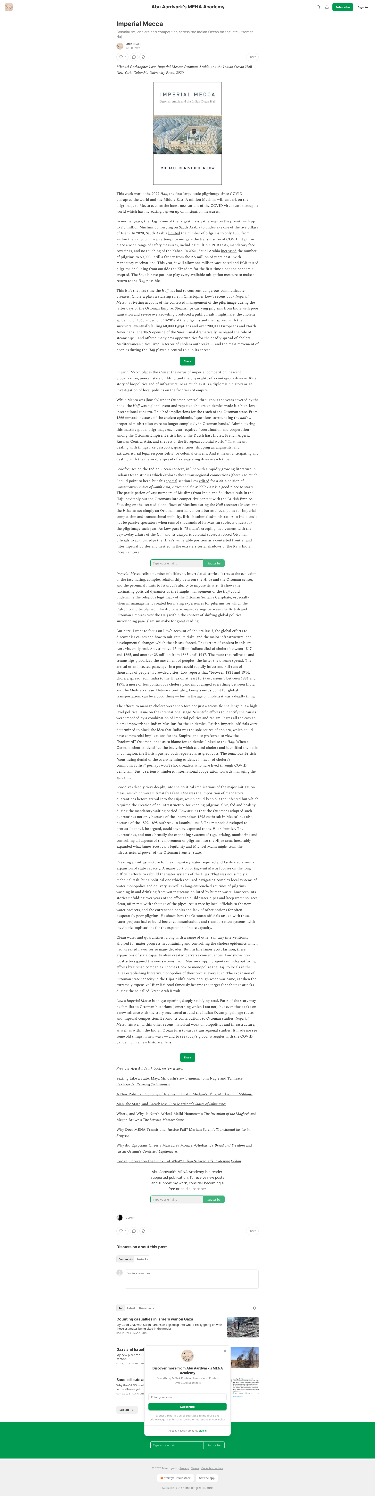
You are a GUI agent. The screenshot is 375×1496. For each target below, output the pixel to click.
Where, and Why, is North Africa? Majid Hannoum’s (160, 1114)
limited (174, 233)
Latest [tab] (131, 1308)
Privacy (184, 1468)
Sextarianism (189, 1078)
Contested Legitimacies (159, 1151)
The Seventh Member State (163, 1120)
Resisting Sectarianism (153, 1084)
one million (204, 263)
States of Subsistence (210, 1104)
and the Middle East (166, 199)
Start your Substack (177, 1478)
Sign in (363, 7)
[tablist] (133, 1259)
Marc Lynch (133, 44)
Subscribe (343, 7)
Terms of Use (206, 1415)
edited (204, 481)
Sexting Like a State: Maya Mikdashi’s (147, 1078)
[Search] (318, 7)
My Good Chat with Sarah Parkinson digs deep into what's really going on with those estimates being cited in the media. (169, 1326)
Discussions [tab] (146, 1308)
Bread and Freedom (230, 1145)
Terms (195, 1468)
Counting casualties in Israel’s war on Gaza (154, 1319)
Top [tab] (121, 1308)
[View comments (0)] (134, 57)
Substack (168, 1488)
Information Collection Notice (186, 1419)
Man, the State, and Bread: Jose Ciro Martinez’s (155, 1104)
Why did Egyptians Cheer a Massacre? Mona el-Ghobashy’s (165, 1145)
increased (229, 251)
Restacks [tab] (142, 1259)
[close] (225, 1351)
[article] (187, 1328)
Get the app (207, 1478)
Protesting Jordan (227, 1161)
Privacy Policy (217, 1419)
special (171, 481)
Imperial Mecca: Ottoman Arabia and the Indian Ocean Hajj (205, 67)
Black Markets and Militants (230, 1094)
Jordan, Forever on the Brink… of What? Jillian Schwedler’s (165, 1161)
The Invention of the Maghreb (226, 1114)
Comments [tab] (126, 1259)
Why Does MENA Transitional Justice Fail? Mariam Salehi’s (166, 1129)
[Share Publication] (327, 7)
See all (124, 1410)
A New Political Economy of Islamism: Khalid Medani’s (162, 1094)
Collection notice (212, 1468)
